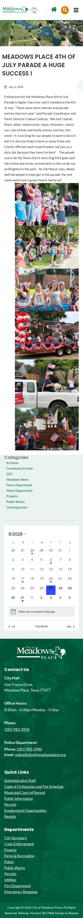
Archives (12, 463)
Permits (10, 805)
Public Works (15, 502)
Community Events (19, 468)
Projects (12, 496)
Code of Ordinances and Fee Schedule (33, 787)
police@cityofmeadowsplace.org (40, 754)
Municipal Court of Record (24, 793)
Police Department (19, 490)
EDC (9, 474)
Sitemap (23, 913)
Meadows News (17, 479)
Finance (10, 850)
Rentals (10, 817)
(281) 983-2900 (29, 749)
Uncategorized (16, 507)
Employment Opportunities (25, 811)
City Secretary (15, 838)
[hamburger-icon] (76, 10)
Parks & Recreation (19, 856)
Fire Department (17, 886)
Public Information (18, 799)
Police (9, 862)
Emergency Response (21, 892)
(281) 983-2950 (17, 729)
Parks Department (19, 485)
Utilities (10, 880)
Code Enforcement (19, 844)
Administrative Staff (20, 781)
